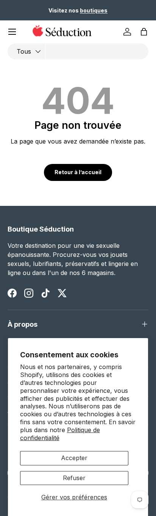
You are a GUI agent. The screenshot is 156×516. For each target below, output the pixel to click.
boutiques (94, 10)
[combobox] (78, 51)
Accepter (74, 458)
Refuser (74, 478)
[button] (144, 31)
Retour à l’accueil (78, 172)
